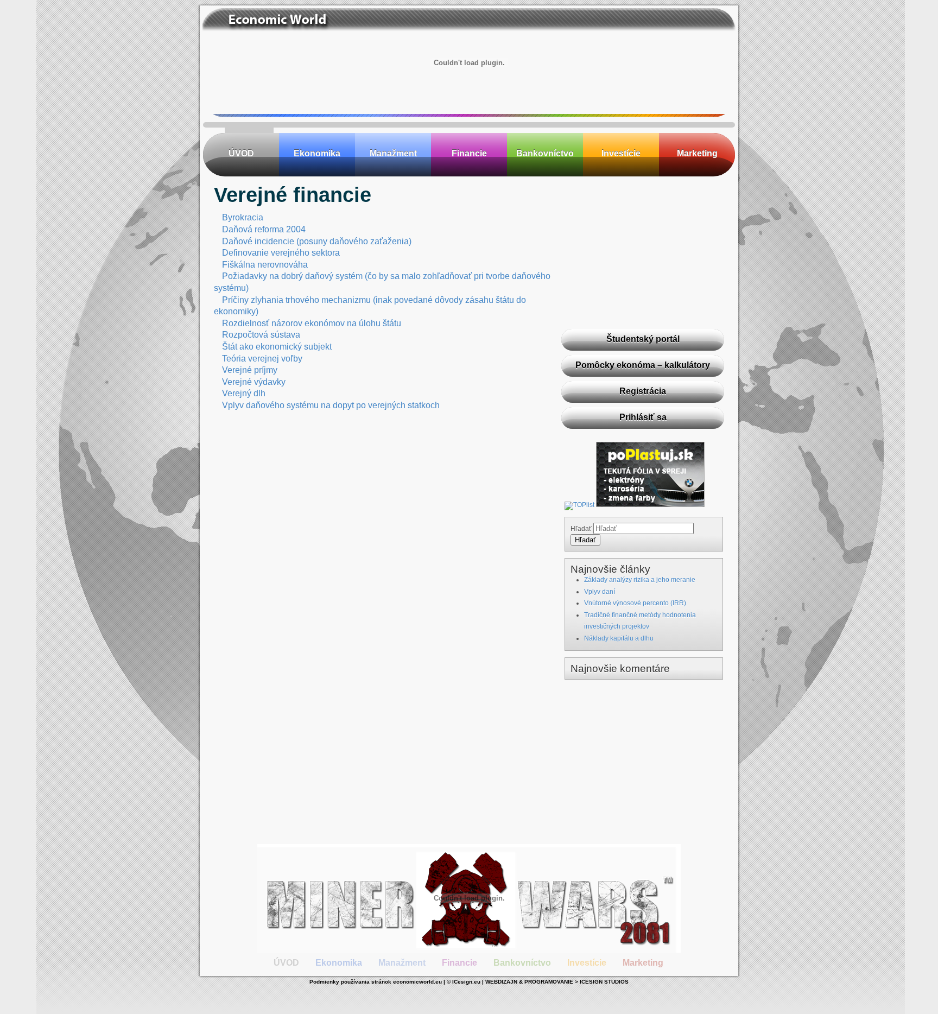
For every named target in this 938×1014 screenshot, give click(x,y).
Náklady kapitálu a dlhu (619, 638)
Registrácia (642, 391)
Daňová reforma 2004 (264, 229)
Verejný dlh (243, 393)
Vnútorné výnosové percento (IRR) (635, 603)
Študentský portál (643, 339)
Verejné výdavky (254, 381)
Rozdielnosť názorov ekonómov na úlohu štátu (311, 323)
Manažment (393, 153)
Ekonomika (317, 153)
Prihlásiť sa (643, 417)
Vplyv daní (599, 591)
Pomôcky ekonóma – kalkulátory (642, 365)
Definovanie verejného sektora (281, 252)
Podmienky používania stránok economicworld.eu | (378, 982)
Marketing (697, 153)
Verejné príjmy (249, 370)
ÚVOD (241, 153)
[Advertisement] (642, 252)
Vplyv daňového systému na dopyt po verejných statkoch (331, 405)
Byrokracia (242, 217)
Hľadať (581, 529)
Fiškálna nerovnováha (265, 264)
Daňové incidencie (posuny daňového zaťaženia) (316, 241)
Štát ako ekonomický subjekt (277, 346)
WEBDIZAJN (501, 982)
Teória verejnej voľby (262, 358)
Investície (621, 153)
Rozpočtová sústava (261, 334)
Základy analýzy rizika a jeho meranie (639, 580)
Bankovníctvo (545, 153)
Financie (469, 153)
